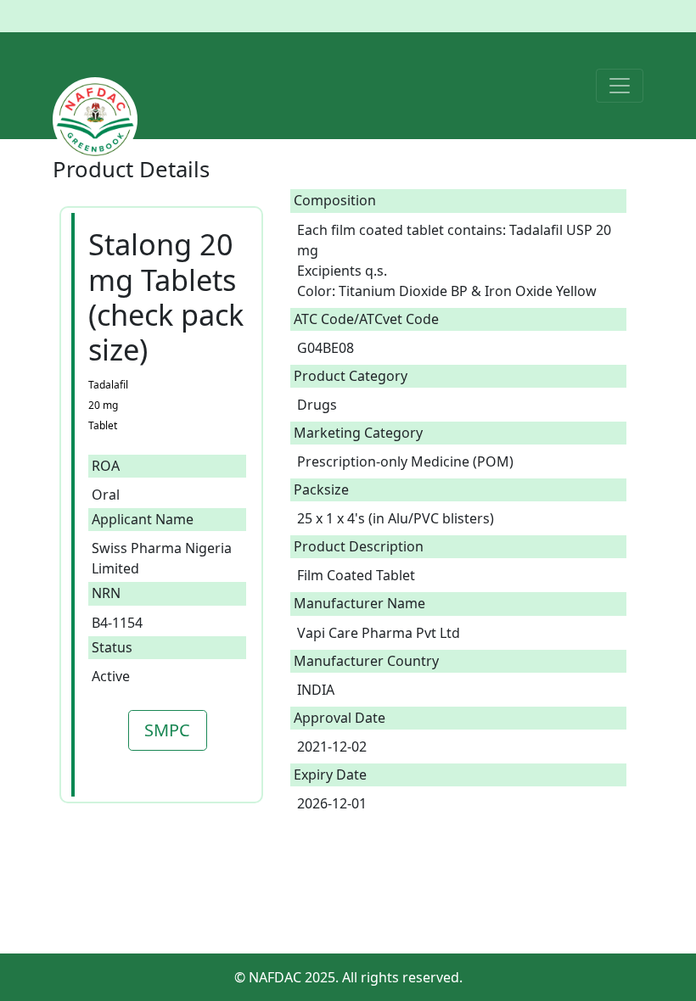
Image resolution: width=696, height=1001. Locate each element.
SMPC (167, 730)
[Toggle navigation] (619, 86)
